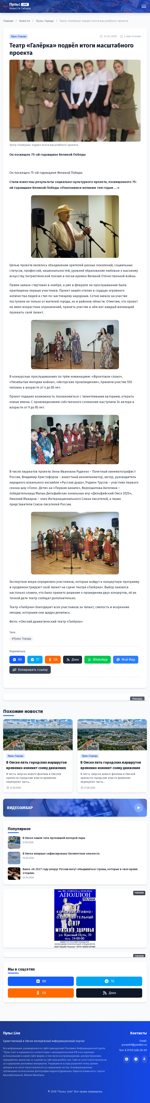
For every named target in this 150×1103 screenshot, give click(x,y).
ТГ (37, 659)
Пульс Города (45, 21)
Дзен (75, 659)
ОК (56, 659)
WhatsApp (100, 659)
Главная (8, 21)
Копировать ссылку (33, 670)
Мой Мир (128, 659)
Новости (25, 21)
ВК (20, 659)
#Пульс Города (21, 638)
